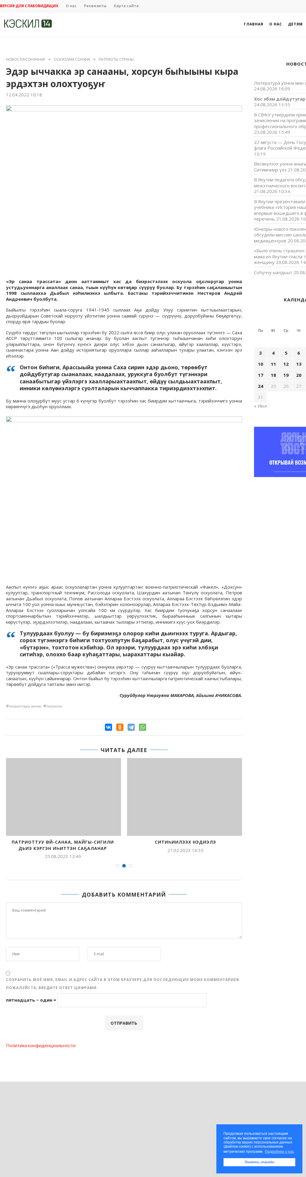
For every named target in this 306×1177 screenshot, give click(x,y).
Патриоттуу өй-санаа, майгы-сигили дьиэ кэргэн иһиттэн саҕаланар (63, 845)
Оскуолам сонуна (72, 59)
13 (299, 364)
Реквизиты (95, 5)
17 (260, 375)
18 (273, 375)
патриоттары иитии (25, 706)
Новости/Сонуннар (25, 59)
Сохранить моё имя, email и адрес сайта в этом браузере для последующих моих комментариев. (123, 979)
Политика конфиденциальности (41, 1045)
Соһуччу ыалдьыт (273, 272)
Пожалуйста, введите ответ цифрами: (52, 987)
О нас (71, 5)
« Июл (260, 406)
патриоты (54, 706)
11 (273, 364)
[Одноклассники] (119, 727)
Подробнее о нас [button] (279, 1151)
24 (260, 386)
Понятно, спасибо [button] (259, 1162)
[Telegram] (131, 727)
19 (286, 375)
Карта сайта (126, 5)
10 (260, 364)
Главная (253, 24)
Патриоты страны (116, 59)
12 (286, 364)
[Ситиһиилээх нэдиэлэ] (185, 797)
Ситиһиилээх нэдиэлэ (185, 842)
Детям (295, 24)
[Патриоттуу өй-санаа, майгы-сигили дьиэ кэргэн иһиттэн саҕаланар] (62, 797)
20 (299, 375)
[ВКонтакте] (108, 727)
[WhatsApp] (142, 727)
